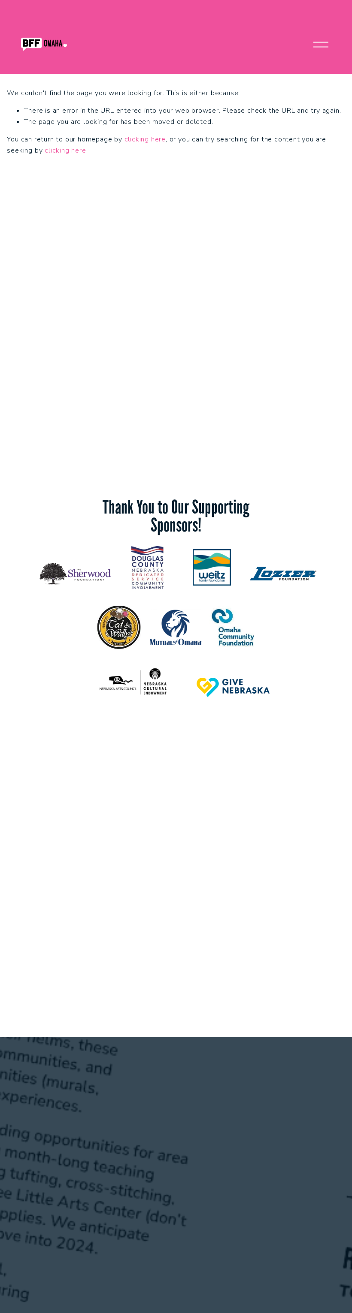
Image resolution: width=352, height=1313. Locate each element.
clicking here (145, 139)
